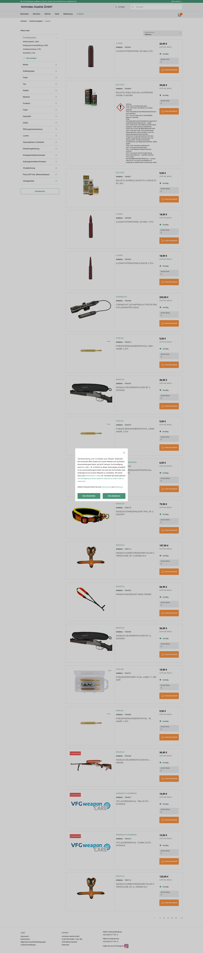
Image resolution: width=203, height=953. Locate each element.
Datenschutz (106, 487)
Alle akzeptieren (114, 496)
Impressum (119, 487)
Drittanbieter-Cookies (93, 476)
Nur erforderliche (89, 496)
